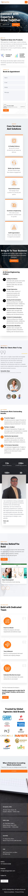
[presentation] (25, 16)
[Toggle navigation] (26, 2)
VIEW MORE (4, 559)
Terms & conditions (9, 892)
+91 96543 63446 (6, 864)
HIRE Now (5, 697)
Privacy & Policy (19, 892)
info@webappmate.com (8, 871)
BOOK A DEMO (15, 24)
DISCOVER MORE (14, 260)
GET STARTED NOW (6, 24)
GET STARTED (14, 771)
